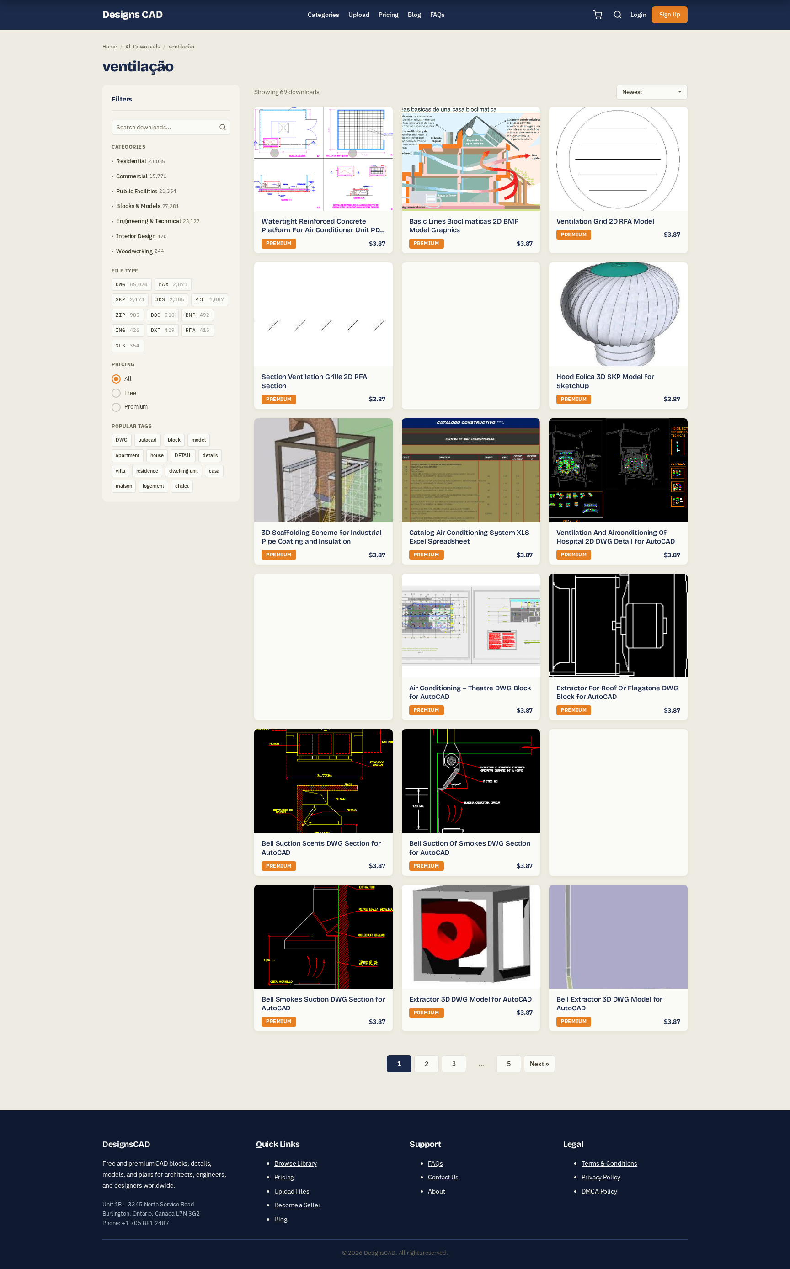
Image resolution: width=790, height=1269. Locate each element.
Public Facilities (136, 191)
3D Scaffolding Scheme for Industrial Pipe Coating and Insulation (321, 537)
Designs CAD (132, 15)
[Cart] (597, 14)
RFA (198, 330)
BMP (198, 315)
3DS (169, 299)
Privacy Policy (601, 1177)
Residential (131, 161)
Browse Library (295, 1163)
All (128, 379)
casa (214, 471)
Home (109, 46)
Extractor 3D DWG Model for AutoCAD (470, 999)
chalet (182, 486)
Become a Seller (297, 1205)
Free (130, 393)
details (210, 455)
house (157, 455)
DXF (163, 330)
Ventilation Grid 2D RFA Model (605, 221)
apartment (127, 455)
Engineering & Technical (148, 221)
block (174, 440)
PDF (209, 299)
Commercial (132, 176)
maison (124, 486)
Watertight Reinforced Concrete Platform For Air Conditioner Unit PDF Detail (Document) (323, 230)
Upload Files (292, 1191)
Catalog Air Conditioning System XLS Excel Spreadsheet (469, 537)
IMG (128, 330)
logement (153, 486)
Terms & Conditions (609, 1163)
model (199, 440)
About (436, 1191)
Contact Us (443, 1177)
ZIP (128, 315)
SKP (130, 299)
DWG (132, 284)
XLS (128, 345)
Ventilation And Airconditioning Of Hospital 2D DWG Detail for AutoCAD (615, 537)
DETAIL (183, 455)
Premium (136, 407)
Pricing (284, 1177)
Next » (539, 1064)
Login (638, 15)
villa (120, 471)
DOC (163, 315)
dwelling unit (183, 471)
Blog (280, 1219)
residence (147, 471)
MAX (173, 284)
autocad (148, 440)
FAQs (435, 1163)
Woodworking (134, 251)
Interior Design (136, 236)
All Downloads (142, 46)
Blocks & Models (138, 206)
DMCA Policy (599, 1191)
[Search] (617, 14)
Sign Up (669, 14)
